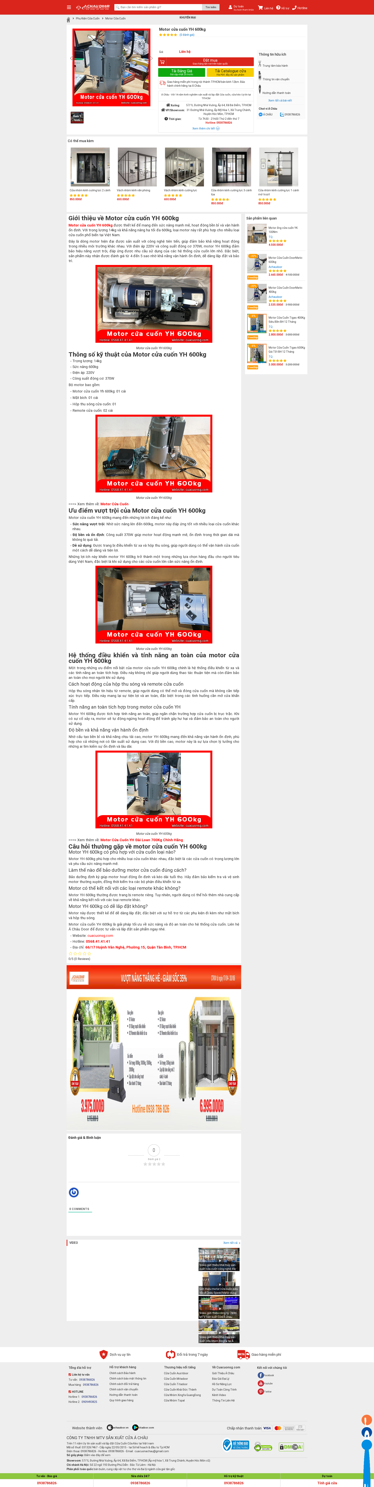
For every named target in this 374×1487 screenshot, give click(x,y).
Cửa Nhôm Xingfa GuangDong (182, 1395)
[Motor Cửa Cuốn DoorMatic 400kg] (257, 293)
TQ (271, 237)
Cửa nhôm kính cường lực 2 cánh (90, 190)
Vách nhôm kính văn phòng (133, 190)
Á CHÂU (268, 114)
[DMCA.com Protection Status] (291, 1450)
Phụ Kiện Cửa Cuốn (88, 18)
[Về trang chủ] (68, 20)
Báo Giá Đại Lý (220, 1378)
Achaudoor (275, 266)
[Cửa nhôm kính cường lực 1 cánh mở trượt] (278, 167)
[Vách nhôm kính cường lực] (184, 167)
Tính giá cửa (327, 1483)
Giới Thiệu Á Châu (223, 1373)
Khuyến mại (188, 17)
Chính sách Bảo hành (122, 1373)
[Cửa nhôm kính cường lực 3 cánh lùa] (231, 167)
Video (73, 1243)
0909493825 (89, 1401)
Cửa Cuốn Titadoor (176, 1384)
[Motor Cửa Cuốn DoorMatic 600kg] (257, 263)
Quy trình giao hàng (121, 1400)
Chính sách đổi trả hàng (124, 1384)
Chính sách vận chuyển (123, 1389)
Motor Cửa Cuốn (115, 18)
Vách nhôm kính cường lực (180, 190)
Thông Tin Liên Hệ (223, 1400)
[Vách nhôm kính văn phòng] (137, 167)
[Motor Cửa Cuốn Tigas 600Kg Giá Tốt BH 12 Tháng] (257, 353)
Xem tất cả (230, 1242)
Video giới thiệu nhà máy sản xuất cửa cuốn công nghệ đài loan (217, 1268)
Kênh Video (219, 1395)
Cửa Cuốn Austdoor (176, 1373)
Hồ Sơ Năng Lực (222, 1384)
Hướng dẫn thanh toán (123, 1394)
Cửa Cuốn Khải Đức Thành (180, 1389)
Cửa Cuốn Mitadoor (176, 1378)
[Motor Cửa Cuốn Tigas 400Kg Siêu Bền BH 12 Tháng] (257, 323)
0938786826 (292, 114)
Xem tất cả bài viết (280, 100)
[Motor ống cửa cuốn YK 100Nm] (257, 233)
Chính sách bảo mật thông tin (127, 1378)
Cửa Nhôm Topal (174, 1400)
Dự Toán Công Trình (224, 1389)
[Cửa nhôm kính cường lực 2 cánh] (90, 167)
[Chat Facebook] (261, 115)
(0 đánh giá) (187, 34)
